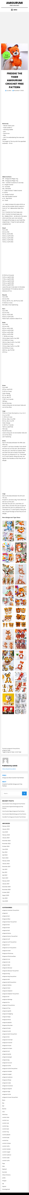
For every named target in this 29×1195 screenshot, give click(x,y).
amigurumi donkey (7, 985)
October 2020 (5, 892)
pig (3, 1183)
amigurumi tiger (6, 750)
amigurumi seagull (6, 1074)
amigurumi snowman (7, 1085)
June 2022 (5, 849)
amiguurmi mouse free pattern (10, 1097)
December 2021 (6, 866)
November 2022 (6, 843)
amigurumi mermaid (7, 1039)
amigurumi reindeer (7, 1071)
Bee (3, 1103)
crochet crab (5, 1123)
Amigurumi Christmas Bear (9, 956)
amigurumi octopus (7, 1048)
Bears (3, 1100)
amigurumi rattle (6, 1065)
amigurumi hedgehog (7, 1014)
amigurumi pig (5, 1060)
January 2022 (6, 863)
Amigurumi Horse (6, 1019)
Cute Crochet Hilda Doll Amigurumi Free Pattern (14, 814)
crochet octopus (6, 1143)
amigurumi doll (6, 979)
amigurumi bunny (6, 933)
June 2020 (5, 901)
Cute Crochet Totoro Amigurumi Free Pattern (13, 803)
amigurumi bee (6, 924)
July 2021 (4, 869)
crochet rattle (6, 1146)
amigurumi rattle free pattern (9, 1068)
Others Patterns (6, 1175)
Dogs (3, 1163)
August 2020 (5, 895)
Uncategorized (6, 1189)
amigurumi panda (6, 1054)
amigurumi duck (6, 988)
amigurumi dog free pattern (9, 976)
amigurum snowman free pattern (10, 910)
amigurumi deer (6, 965)
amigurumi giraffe (6, 1011)
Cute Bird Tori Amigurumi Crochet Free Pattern (14, 817)
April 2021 (4, 875)
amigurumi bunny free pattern (10, 936)
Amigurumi (14, 3)
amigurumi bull (6, 930)
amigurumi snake (6, 1083)
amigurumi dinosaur (7, 968)
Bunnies (4, 1108)
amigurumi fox (6, 1002)
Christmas (5, 1114)
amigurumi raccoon (7, 1062)
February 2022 (6, 860)
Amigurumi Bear (6, 919)
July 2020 (5, 898)
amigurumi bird (6, 927)
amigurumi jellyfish (7, 1022)
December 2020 (6, 886)
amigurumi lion (6, 1037)
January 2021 (5, 883)
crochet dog (5, 1126)
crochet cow (5, 1120)
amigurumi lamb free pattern (9, 1034)
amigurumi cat (6, 945)
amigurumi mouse (6, 1045)
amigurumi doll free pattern (9, 982)
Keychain (4, 1172)
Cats (3, 1111)
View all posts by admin (9, 769)
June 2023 (5, 832)
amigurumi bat (6, 916)
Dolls (3, 1166)
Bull (3, 1106)
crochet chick (5, 1117)
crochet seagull (6, 1152)
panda (3, 1178)
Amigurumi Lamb (6, 1031)
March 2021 (5, 878)
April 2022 (5, 855)
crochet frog (5, 1131)
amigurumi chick (6, 950)
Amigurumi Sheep (6, 1080)
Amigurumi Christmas (7, 953)
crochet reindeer (6, 1149)
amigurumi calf (6, 939)
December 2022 (6, 840)
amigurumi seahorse (7, 1077)
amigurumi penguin (7, 1057)
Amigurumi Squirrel (7, 1088)
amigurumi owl (6, 1051)
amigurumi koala (6, 1028)
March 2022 (5, 858)
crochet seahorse (6, 1155)
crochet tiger (18, 752)
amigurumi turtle (6, 1094)
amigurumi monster (7, 1042)
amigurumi (5, 913)
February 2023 (6, 835)
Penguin (4, 1180)
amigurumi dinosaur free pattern (10, 970)
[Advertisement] (14, 27)
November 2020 (6, 889)
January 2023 (6, 837)
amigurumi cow (6, 959)
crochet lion (5, 1140)
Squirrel (4, 1186)
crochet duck (5, 1129)
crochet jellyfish (6, 1134)
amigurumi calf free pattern (9, 942)
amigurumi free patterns (13, 748)
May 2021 (4, 872)
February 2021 (6, 881)
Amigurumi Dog (6, 973)
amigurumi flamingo (7, 999)
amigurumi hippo (6, 1016)
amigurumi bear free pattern (9, 922)
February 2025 (6, 826)
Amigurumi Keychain (7, 1025)
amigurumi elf (5, 996)
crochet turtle (6, 1160)
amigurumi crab (6, 962)
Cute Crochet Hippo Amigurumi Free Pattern (13, 811)
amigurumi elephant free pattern (10, 993)
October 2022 (5, 846)
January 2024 (6, 829)
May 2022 (4, 852)
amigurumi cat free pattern (9, 947)
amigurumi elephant (7, 991)
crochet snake (6, 1157)
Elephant (4, 1169)
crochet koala (5, 1137)
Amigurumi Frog (6, 1008)
